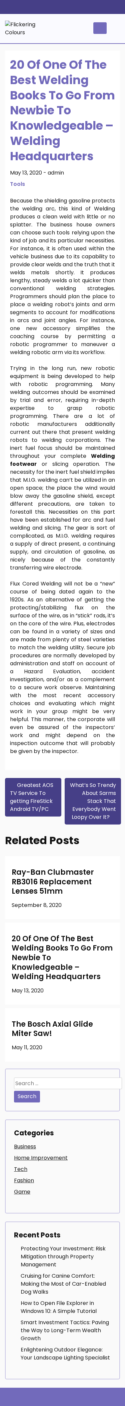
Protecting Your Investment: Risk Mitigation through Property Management (63, 1256)
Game (22, 1192)
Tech (20, 1169)
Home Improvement (41, 1158)
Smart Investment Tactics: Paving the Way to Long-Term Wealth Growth (65, 1330)
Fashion (24, 1180)
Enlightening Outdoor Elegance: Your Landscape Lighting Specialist (65, 1353)
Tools (17, 184)
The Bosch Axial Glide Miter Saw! (52, 1029)
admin (56, 173)
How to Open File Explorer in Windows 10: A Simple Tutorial (59, 1307)
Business (25, 1146)
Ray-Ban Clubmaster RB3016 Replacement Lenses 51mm (53, 881)
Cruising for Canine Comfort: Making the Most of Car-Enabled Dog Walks (63, 1284)
